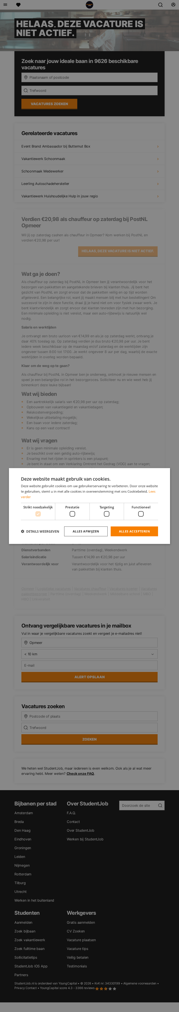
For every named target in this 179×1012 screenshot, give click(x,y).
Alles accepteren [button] (134, 531)
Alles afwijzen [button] (86, 531)
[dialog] (89, 506)
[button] (40, 531)
